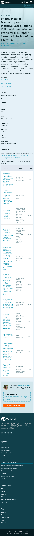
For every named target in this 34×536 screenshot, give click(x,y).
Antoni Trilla (5, 43)
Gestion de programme (7, 476)
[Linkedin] (5, 433)
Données (3, 473)
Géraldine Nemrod (24, 386)
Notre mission (5, 447)
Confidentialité (25, 533)
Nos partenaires (5, 450)
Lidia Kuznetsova (6, 86)
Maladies (3, 512)
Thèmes (3, 515)
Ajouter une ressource (14, 405)
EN (22, 2)
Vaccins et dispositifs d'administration (12, 465)
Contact (3, 455)
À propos (3, 445)
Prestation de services (7, 471)
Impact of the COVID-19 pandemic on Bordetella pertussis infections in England (6, 215)
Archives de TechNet (6, 453)
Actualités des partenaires (8, 499)
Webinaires (4, 502)
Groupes (3, 494)
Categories (4, 523)
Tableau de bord (5, 489)
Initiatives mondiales (7, 479)
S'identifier (28, 6)
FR (27, 2)
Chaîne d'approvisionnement (9, 468)
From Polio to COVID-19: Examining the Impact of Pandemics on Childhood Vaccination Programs (7, 369)
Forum (3, 491)
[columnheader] (8, 168)
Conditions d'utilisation (12, 533)
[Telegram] (8, 433)
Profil (2, 520)
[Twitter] (2, 433)
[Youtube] (11, 433)
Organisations (5, 517)
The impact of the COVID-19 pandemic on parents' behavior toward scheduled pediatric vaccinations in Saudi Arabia (8, 235)
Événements (4, 497)
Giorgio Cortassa (16, 43)
